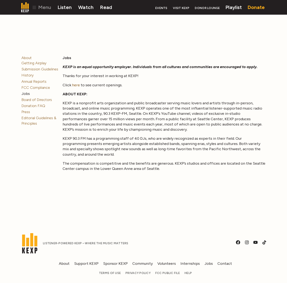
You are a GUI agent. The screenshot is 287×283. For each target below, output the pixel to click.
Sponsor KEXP (115, 263)
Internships (190, 263)
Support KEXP (86, 263)
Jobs (208, 263)
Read (106, 7)
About (26, 58)
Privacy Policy (138, 273)
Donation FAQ (33, 105)
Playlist (233, 7)
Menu (44, 7)
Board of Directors (36, 99)
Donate (256, 7)
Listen (65, 7)
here (76, 85)
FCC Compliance (35, 87)
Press (25, 112)
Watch (85, 7)
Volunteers (166, 263)
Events (161, 8)
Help (188, 273)
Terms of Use (110, 273)
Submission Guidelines (39, 69)
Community (142, 263)
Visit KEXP (181, 8)
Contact (224, 263)
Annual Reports (33, 81)
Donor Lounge (207, 8)
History (27, 75)
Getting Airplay (33, 63)
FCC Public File (167, 273)
